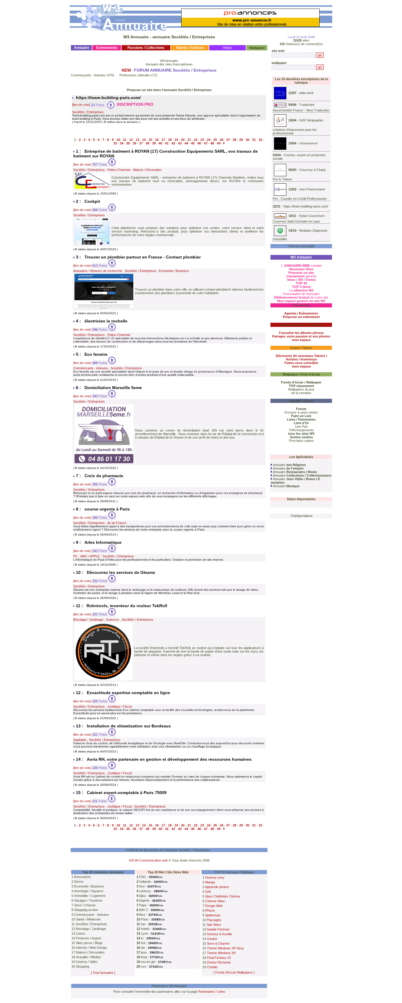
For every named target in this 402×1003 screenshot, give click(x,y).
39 (154, 143)
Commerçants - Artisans (88, 75)
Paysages (214, 920)
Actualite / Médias (88, 957)
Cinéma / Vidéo (86, 962)
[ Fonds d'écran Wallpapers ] (234, 972)
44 (186, 143)
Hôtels (227, 48)
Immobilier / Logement (89, 895)
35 (128, 143)
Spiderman (212, 915)
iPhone (210, 910)
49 (218, 143)
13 (137, 139)
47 (205, 143)
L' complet (301, 265)
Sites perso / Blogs (89, 943)
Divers (79, 881)
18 (170, 139)
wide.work (306, 93)
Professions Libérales (134, 75)
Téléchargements (301, 430)
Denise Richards (219, 962)
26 (221, 139)
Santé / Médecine (88, 919)
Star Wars (214, 924)
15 (150, 139)
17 (163, 139)
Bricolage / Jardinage (88, 619)
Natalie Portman (218, 929)
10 (118, 139)
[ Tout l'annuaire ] (103, 972)
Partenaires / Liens (211, 991)
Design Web (213, 906)
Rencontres (82, 877)
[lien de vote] (81, 105)
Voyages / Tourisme (88, 900)
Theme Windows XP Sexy (225, 948)
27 (228, 139)
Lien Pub (301, 426)
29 (241, 139)
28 (234, 139)
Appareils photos (217, 887)
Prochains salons (301, 440)
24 (208, 139)
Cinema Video (215, 901)
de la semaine (301, 393)
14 (144, 139)
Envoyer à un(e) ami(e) (301, 412)
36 (134, 143)
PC (75, 556)
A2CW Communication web (148, 860)
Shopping (82, 966)
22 (195, 139)
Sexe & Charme (218, 943)
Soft (208, 891)
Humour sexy (215, 877)
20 (183, 139)
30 (247, 139)
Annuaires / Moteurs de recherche (97, 271)
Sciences (112, 619)
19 (176, 139)
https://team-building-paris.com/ (305, 206)
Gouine (212, 939)
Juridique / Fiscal (119, 706)
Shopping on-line (86, 910)
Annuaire (289, 465)
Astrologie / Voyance (88, 891)
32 (260, 139)
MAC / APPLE (90, 556)
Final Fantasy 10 (219, 957)
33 (115, 143)
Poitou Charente (118, 170)
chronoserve (308, 143)
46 (199, 143)
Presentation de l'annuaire (301, 294)
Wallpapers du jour (301, 389)
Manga (210, 882)
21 (189, 139)
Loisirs (80, 933)
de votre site (301, 297)
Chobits (212, 967)
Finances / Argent (88, 938)
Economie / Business (174, 271)
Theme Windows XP (221, 953)
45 (193, 143)
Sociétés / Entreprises (88, 112)
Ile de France (116, 523)
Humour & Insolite (219, 934)
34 (121, 143)
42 (173, 143)
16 (157, 139)
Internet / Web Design (91, 947)
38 (147, 143)
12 (131, 139)
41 (167, 143)
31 (254, 139)
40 (160, 143)
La (301, 290)
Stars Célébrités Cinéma (222, 896)
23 (202, 139)
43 (180, 143)
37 (141, 143)
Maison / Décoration (147, 170)
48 (212, 143)
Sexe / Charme (85, 905)
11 (124, 139)
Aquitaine (79, 740)
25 (215, 139)
